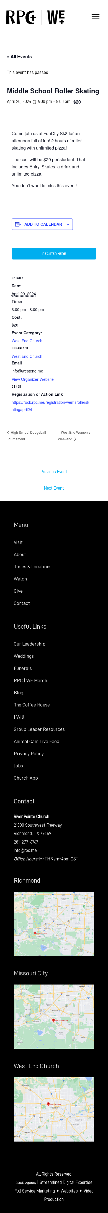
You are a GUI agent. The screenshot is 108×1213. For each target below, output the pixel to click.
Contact (22, 603)
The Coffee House (32, 704)
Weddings (24, 656)
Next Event (54, 488)
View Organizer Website (33, 379)
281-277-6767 (26, 842)
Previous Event (54, 471)
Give (18, 590)
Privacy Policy (29, 753)
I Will (19, 717)
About (20, 554)
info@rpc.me (25, 850)
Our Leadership (29, 643)
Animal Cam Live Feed (36, 741)
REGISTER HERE (54, 253)
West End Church (27, 340)
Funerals (23, 668)
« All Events (19, 56)
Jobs (18, 765)
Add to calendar (43, 224)
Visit (18, 542)
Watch (20, 578)
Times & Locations (33, 566)
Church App (26, 777)
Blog (18, 692)
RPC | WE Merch (30, 680)
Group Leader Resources (39, 729)
